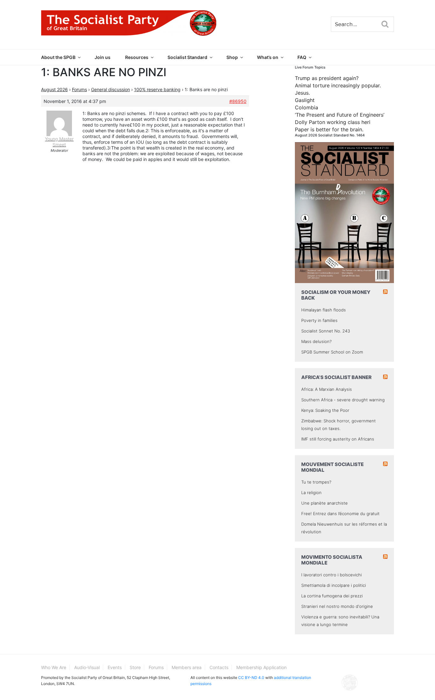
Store (135, 667)
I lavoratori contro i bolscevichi (331, 574)
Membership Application (261, 667)
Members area (187, 667)
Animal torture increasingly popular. (338, 85)
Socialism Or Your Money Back (335, 295)
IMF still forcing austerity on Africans (337, 438)
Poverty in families (319, 320)
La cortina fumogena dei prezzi (332, 595)
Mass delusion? (316, 341)
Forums (79, 89)
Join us (103, 57)
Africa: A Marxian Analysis (326, 389)
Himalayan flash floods (323, 309)
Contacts (219, 667)
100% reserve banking (157, 89)
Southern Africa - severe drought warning (343, 399)
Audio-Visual (87, 667)
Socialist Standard (187, 57)
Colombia (306, 107)
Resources (136, 57)
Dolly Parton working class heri (332, 122)
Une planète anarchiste (324, 503)
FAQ (301, 57)
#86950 (237, 101)
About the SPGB (58, 57)
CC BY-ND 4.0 (251, 677)
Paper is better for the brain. (329, 129)
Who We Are (53, 667)
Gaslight (305, 100)
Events (115, 667)
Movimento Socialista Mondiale (331, 560)
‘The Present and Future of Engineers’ (339, 115)
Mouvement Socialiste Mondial (332, 467)
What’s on (267, 57)
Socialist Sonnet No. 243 (325, 330)
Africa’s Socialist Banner (336, 377)
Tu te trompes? (316, 482)
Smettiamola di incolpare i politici (333, 585)
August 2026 (54, 89)
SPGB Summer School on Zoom (332, 351)
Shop (232, 57)
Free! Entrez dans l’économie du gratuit (340, 513)
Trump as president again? (327, 78)
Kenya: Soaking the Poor (325, 410)
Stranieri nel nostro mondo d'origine (337, 606)
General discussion (110, 89)
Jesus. (302, 93)
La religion (311, 492)
